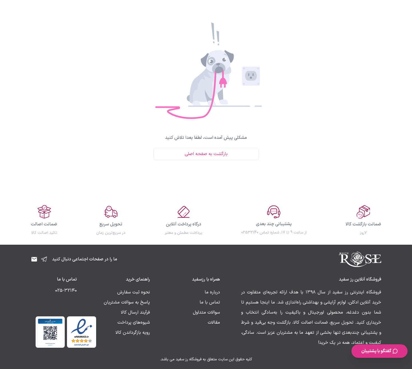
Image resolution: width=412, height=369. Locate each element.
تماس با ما (210, 302)
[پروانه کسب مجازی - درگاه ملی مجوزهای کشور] (50, 332)
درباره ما (212, 292)
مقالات (214, 322)
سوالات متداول (206, 312)
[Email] (34, 259)
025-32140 (66, 290)
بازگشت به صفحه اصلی (206, 154)
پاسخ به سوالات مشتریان (127, 302)
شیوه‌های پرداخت (133, 322)
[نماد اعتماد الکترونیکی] (81, 332)
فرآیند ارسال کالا (135, 312)
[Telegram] (44, 259)
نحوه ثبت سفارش (133, 292)
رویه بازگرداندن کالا (132, 332)
